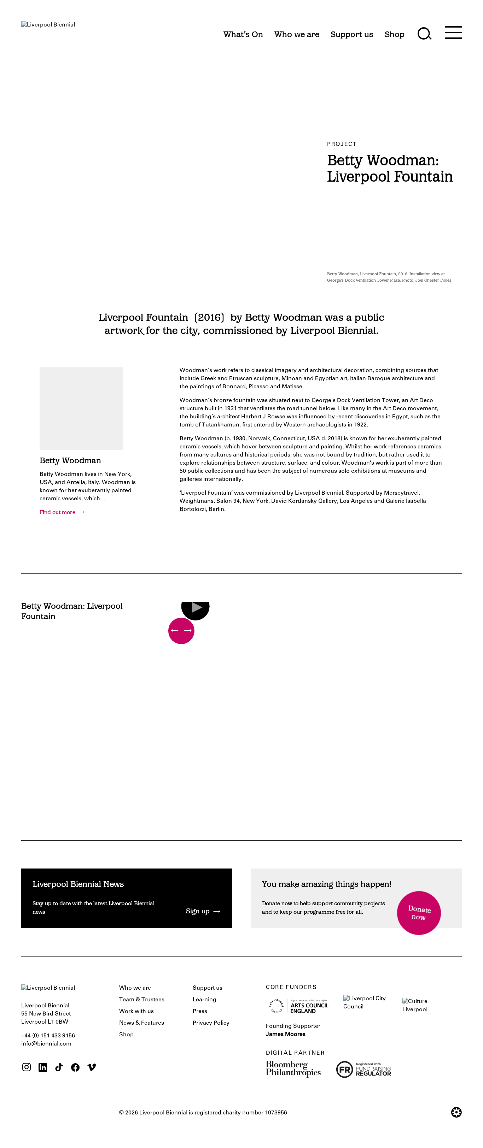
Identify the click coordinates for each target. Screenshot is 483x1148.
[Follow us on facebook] (75, 1068)
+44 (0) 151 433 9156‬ (48, 1036)
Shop (126, 1035)
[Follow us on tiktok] (59, 1068)
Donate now (419, 914)
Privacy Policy (211, 1023)
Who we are (135, 988)
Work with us (136, 1011)
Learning (204, 1000)
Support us (207, 988)
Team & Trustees (141, 1000)
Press (200, 1011)
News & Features (141, 1023)
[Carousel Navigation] (181, 631)
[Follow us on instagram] (26, 1068)
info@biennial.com (46, 1044)
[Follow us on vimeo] (91, 1068)
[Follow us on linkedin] (42, 1068)
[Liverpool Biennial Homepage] (48, 31)
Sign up (198, 912)
